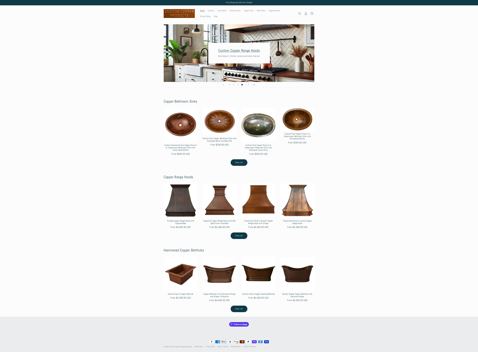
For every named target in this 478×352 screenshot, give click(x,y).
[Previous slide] (223, 85)
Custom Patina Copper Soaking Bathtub (258, 294)
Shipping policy (236, 347)
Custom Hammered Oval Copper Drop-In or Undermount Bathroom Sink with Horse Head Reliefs (180, 147)
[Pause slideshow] (254, 85)
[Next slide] (248, 85)
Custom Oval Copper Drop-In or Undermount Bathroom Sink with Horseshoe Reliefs (297, 136)
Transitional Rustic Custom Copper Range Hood (297, 222)
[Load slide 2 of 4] (234, 85)
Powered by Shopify (186, 347)
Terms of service (223, 347)
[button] (300, 14)
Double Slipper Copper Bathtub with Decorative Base (297, 295)
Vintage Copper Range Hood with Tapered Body (180, 222)
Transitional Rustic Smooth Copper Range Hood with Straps (258, 222)
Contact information (249, 347)
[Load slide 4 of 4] (242, 85)
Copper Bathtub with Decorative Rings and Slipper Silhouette (220, 295)
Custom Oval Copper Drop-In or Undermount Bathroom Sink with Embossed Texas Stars (258, 147)
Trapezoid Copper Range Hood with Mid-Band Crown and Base (219, 222)
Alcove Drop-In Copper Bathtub (180, 294)
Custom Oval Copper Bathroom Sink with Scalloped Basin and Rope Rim (220, 139)
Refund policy (199, 347)
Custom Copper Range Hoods (239, 50)
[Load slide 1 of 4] (230, 85)
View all (239, 162)
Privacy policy (210, 347)
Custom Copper (174, 347)
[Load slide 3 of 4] (238, 85)
